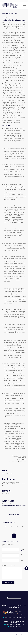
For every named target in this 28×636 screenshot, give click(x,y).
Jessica (10, 17)
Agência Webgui (19, 634)
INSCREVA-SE (14, 515)
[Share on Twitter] (11, 527)
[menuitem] (20, 5)
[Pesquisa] (20, 5)
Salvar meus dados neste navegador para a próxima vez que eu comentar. (12, 566)
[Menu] (24, 5)
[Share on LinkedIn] (23, 527)
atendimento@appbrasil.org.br (15, 624)
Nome (22, 550)
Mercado (4, 17)
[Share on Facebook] (5, 527)
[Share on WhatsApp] (17, 527)
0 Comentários (14, 16)
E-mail (22, 556)
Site (22, 560)
